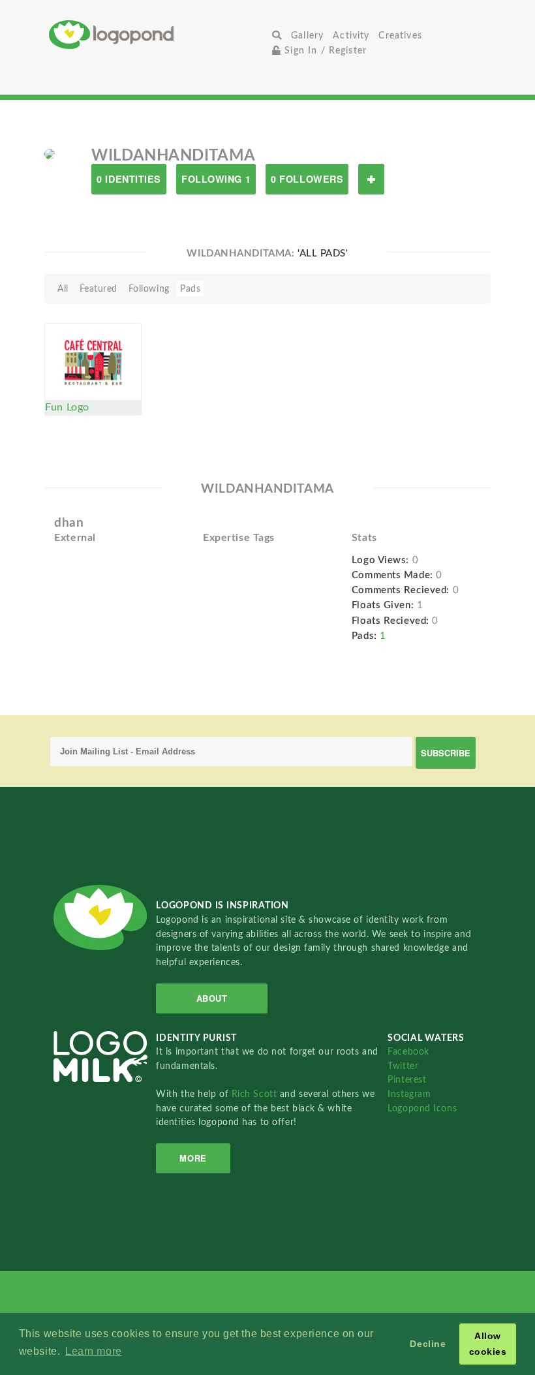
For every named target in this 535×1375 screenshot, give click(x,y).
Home (158, 34)
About (212, 998)
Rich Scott (256, 1094)
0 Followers (307, 178)
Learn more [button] (93, 1351)
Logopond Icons (422, 1108)
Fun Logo (67, 407)
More (192, 1158)
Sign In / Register (324, 50)
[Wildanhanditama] (49, 153)
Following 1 (216, 178)
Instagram (409, 1094)
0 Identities (129, 178)
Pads (190, 289)
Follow (371, 179)
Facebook (408, 1052)
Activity (351, 35)
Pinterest (407, 1080)
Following (149, 289)
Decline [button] (428, 1343)
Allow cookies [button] (488, 1344)
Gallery (307, 35)
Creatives (399, 35)
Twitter (403, 1066)
